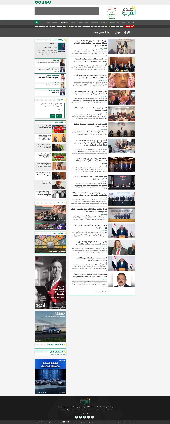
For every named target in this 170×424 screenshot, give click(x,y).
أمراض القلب (55, 92)
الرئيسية (112, 407)
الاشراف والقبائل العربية (88, 410)
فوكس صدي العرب (76, 410)
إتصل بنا (118, 422)
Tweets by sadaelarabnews (58, 355)
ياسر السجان (53, 44)
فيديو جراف (62, 410)
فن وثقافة (104, 22)
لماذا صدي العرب (124, 422)
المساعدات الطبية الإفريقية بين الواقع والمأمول (48, 70)
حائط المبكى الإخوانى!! (52, 85)
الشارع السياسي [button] (114, 22)
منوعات (68, 410)
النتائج (52, 116)
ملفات (123, 22)
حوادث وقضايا (94, 22)
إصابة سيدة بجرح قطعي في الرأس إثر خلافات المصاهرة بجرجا (63, 26)
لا (59, 112)
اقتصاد (72, 407)
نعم (59, 109)
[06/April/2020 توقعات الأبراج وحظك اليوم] (50, 245)
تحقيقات (54, 22)
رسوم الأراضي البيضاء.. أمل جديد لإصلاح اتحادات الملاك (48, 78)
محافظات (72, 22)
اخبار (129, 22)
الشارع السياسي (97, 407)
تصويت (59, 116)
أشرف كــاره (56, 60)
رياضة (86, 22)
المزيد (48, 22)
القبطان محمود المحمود (53, 75)
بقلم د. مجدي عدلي (54, 68)
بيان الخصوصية (132, 422)
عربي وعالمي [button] (64, 22)
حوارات (104, 410)
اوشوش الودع (98, 410)
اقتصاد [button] (81, 22)
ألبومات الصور (59, 203)
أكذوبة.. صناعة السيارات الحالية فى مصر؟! (47, 62)
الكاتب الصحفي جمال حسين (52, 83)
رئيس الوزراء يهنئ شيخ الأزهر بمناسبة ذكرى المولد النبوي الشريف (104, 26)
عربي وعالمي (60, 407)
